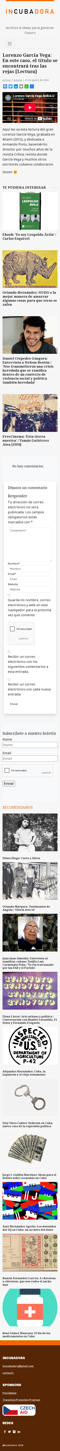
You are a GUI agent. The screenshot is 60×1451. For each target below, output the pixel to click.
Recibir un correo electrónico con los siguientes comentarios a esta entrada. (28, 664)
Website (13, 584)
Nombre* (14, 563)
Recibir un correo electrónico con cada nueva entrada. (29, 689)
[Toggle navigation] (9, 43)
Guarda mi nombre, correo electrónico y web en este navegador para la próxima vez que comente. (29, 607)
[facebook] (4, 1431)
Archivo (6, 80)
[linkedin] (18, 1431)
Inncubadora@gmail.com (18, 1366)
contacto (8, 1372)
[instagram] (14, 1431)
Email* (12, 574)
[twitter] (9, 1431)
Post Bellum (9, 1393)
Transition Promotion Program (21, 1399)
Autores (18, 80)
